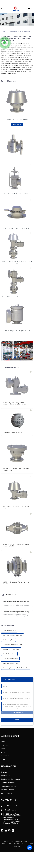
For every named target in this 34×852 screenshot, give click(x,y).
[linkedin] (2, 830)
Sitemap (15, 844)
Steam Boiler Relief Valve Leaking (20, 31)
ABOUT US (5, 752)
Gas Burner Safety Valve (9, 630)
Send (17, 720)
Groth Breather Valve (23, 668)
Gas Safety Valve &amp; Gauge (11, 649)
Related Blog (10, 595)
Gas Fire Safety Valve (8, 640)
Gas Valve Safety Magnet (9, 654)
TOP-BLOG (5, 759)
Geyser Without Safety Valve (10, 658)
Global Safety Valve (8, 668)
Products (4, 745)
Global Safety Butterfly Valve (11, 663)
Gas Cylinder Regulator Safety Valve (12, 635)
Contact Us (5, 756)
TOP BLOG (24, 844)
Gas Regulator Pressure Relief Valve (12, 644)
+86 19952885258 (10, 806)
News (3, 749)
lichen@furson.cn (10, 810)
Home (4, 31)
